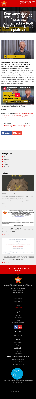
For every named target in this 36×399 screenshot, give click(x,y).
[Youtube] (20, 327)
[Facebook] (16, 327)
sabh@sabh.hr (18, 307)
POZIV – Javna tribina (9, 194)
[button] (4, 8)
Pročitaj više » (5, 206)
